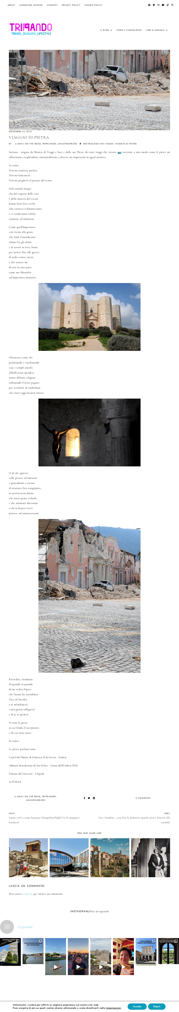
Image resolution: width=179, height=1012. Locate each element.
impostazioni (113, 1008)
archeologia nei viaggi (98, 143)
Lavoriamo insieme (31, 5)
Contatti (52, 5)
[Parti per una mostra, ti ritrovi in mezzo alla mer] (168, 961)
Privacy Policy (71, 5)
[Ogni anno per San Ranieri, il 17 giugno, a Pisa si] (33, 961)
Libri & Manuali (155, 30)
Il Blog (104, 30)
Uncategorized (67, 143)
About (11, 5)
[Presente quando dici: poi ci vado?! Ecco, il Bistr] (10, 962)
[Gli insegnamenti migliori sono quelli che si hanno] (123, 967)
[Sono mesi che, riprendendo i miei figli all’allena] (55, 967)
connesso (28, 894)
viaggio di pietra (126, 143)
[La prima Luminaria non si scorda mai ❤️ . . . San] (78, 967)
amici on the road (29, 143)
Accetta (137, 1006)
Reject (156, 1006)
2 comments (143, 798)
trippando (103, 911)
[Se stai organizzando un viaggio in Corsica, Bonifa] (100, 967)
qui (119, 152)
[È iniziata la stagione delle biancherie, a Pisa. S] (146, 962)
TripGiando (49, 143)
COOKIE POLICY (93, 5)
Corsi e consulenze (129, 30)
